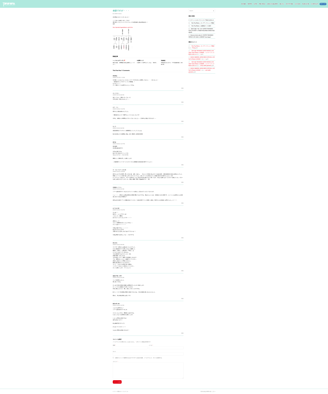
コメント (115, 361)
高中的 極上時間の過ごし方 (207, 391)
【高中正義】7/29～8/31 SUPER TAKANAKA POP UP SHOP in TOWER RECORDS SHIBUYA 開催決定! (201, 30)
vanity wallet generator (205, 65)
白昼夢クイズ (140, 60)
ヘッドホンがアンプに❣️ (119, 60)
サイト (114, 351)
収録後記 (163, 60)
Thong (193, 48)
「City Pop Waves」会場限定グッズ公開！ (201, 26)
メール (151, 345)
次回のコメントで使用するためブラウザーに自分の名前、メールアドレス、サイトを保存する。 (139, 358)
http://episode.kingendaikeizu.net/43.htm (123, 27)
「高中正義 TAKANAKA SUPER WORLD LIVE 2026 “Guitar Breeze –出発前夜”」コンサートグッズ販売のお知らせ (201, 52)
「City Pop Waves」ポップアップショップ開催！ (202, 23)
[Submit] (213, 11)
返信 (182, 88)
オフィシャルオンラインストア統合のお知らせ (202, 20)
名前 (114, 345)
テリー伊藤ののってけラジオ (121, 391)
